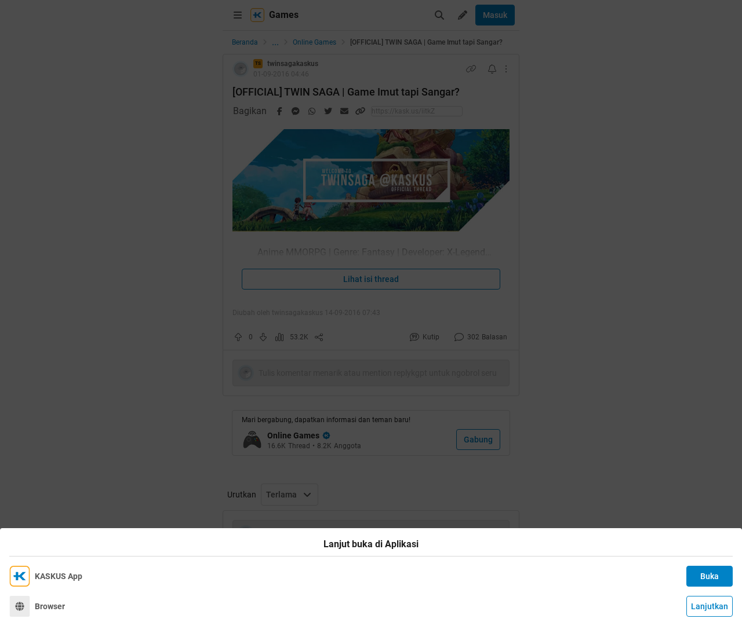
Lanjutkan (709, 606)
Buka (709, 576)
